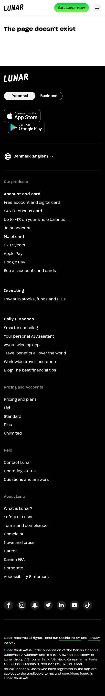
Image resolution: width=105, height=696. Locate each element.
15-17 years (14, 245)
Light (8, 408)
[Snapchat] (35, 608)
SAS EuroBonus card (23, 211)
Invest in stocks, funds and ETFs (35, 299)
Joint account (17, 228)
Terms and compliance (26, 525)
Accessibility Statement (26, 577)
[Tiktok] (87, 608)
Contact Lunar (17, 462)
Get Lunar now (71, 8)
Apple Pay (13, 253)
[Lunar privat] (13, 7)
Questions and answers (26, 479)
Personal (19, 96)
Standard (12, 416)
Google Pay (14, 262)
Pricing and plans (20, 399)
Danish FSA (14, 559)
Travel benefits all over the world (35, 353)
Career (10, 551)
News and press (19, 542)
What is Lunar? (18, 508)
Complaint (13, 534)
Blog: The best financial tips (30, 370)
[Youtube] (74, 608)
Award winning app (22, 345)
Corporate (13, 568)
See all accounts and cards (30, 271)
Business (48, 96)
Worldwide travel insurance (30, 362)
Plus (8, 425)
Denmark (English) (26, 157)
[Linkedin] (61, 608)
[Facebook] (8, 608)
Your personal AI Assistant (29, 336)
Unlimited (13, 433)
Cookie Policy (69, 638)
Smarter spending (21, 328)
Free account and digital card (32, 202)
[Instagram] (21, 608)
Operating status (20, 471)
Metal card (14, 236)
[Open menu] (97, 8)
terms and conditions (61, 673)
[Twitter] (48, 608)
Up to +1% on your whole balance (34, 219)
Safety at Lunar (18, 517)
